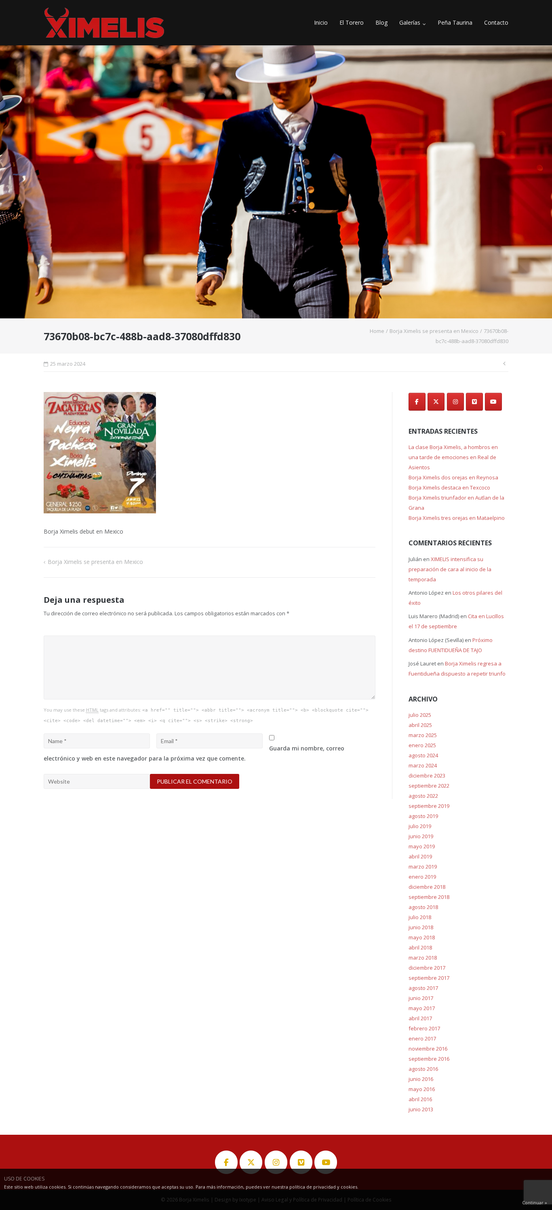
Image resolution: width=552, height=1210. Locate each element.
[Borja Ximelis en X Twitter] (436, 402)
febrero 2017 (424, 1028)
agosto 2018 (423, 907)
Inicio (321, 22)
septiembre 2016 (429, 1058)
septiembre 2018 (429, 897)
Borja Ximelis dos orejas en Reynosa (453, 477)
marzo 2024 (423, 765)
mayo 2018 (422, 937)
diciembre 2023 (427, 775)
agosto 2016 (423, 1068)
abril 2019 (420, 856)
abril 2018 (420, 947)
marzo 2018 (423, 957)
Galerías (409, 22)
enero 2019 (422, 876)
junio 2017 (421, 998)
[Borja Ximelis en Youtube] (493, 402)
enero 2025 (422, 745)
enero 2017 (422, 1038)
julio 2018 (420, 917)
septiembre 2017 (429, 977)
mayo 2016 (422, 1089)
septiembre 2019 (429, 805)
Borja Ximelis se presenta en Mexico (434, 331)
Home (377, 331)
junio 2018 (421, 927)
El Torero (351, 22)
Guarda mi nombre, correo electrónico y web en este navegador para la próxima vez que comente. (194, 753)
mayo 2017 (422, 1008)
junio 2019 (421, 836)
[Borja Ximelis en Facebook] (417, 402)
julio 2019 (420, 826)
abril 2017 (420, 1018)
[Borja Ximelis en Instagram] (455, 402)
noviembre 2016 (428, 1048)
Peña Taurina (455, 22)
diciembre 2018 (427, 886)
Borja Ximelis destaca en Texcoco (449, 487)
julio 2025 (420, 714)
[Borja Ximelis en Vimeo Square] (474, 402)
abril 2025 (420, 725)
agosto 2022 (423, 795)
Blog (381, 22)
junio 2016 (421, 1079)
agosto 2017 (423, 988)
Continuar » (534, 1202)
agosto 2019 (423, 816)
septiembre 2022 (429, 785)
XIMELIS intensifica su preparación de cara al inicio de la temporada (450, 569)
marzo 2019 (423, 866)
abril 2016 (420, 1099)
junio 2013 (421, 1109)
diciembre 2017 (427, 967)
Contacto (496, 22)
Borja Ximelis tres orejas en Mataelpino (457, 517)
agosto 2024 (423, 755)
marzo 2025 (423, 735)
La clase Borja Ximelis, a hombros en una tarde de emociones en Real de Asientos (453, 457)
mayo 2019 (422, 846)
